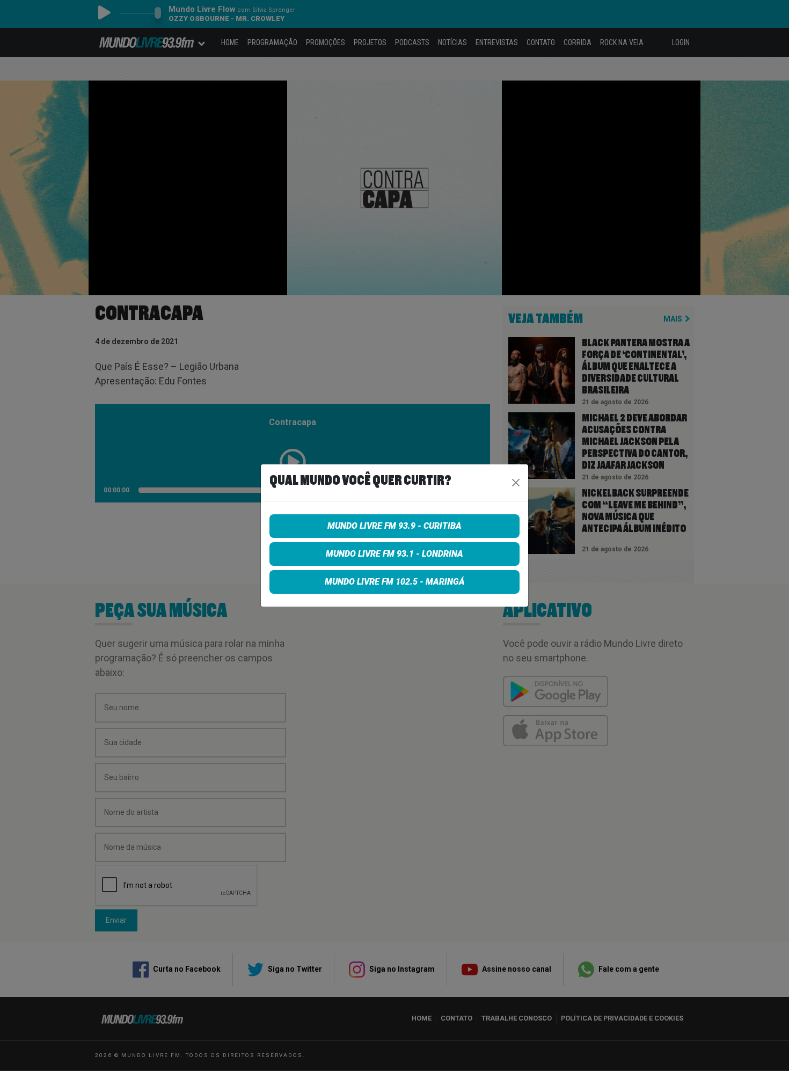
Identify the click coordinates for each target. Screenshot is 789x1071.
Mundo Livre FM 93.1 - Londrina (394, 554)
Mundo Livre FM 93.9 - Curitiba (394, 526)
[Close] (516, 483)
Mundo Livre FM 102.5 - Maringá (395, 582)
